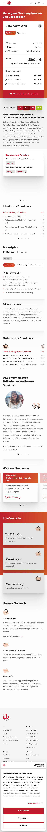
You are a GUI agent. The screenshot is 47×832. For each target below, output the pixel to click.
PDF (9, 163)
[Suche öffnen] (31, 3)
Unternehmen (7, 730)
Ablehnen (23, 825)
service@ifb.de (30, 737)
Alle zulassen (23, 810)
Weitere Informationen (12, 637)
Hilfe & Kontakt (31, 730)
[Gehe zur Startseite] (9, 3)
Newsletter (6, 755)
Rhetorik (29, 762)
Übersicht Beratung (32, 740)
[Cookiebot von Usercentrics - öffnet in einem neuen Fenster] (34, 765)
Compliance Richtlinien (10, 737)
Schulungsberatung (32, 744)
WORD (20, 171)
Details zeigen (33, 803)
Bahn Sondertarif (8, 762)
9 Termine (37, 43)
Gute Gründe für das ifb (10, 740)
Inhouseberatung (31, 747)
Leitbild (5, 733)
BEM (27, 758)
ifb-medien (6, 758)
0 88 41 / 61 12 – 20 (32, 733)
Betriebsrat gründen (32, 755)
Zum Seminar (12, 497)
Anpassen (22, 818)
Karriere (5, 744)
